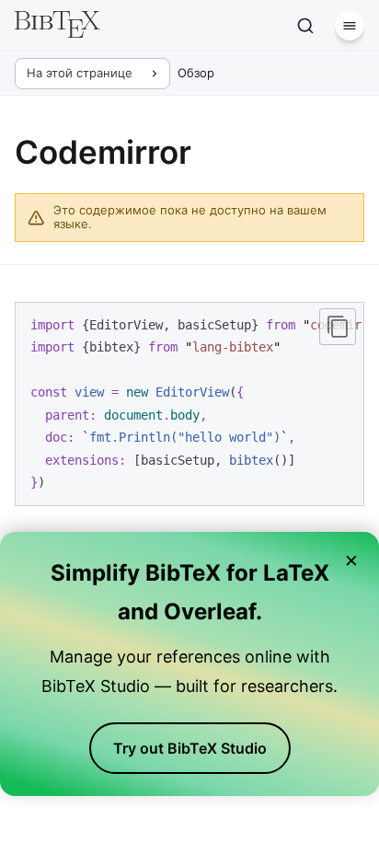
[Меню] (349, 25)
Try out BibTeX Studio (190, 748)
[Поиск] (305, 25)
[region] (189, 404)
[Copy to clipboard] (337, 326)
